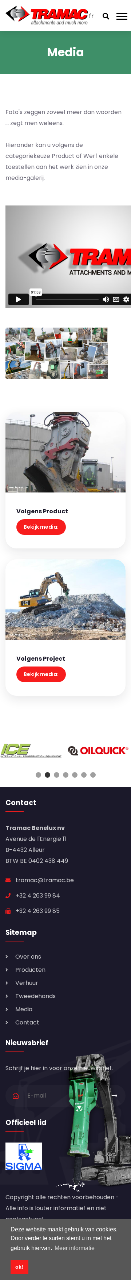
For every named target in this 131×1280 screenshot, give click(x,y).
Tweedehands (35, 996)
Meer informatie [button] (75, 1248)
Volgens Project (40, 658)
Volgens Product (42, 511)
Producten (30, 970)
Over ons (28, 956)
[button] (38, 775)
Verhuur (26, 983)
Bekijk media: (41, 526)
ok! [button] (19, 1267)
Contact (27, 1022)
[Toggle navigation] (123, 15)
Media (23, 1009)
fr (91, 15)
